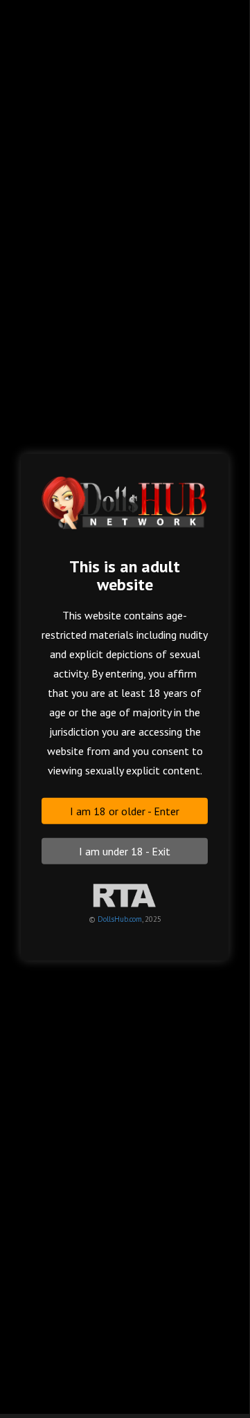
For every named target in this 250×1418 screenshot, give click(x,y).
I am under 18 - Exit (124, 850)
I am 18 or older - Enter (124, 810)
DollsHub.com (120, 918)
